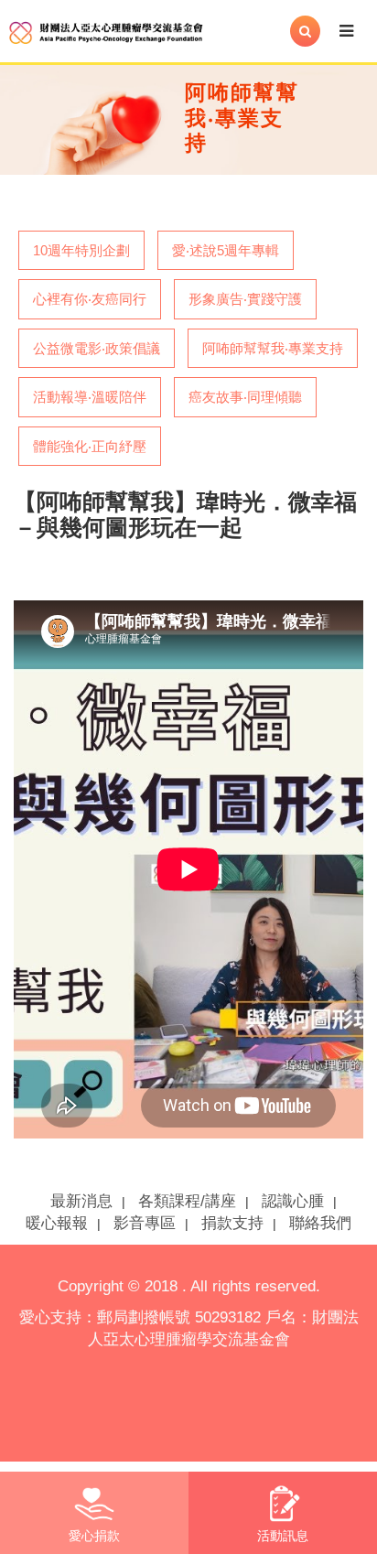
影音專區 (144, 1223)
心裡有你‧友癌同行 (89, 299)
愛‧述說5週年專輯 (225, 250)
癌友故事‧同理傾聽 (245, 397)
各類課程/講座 (187, 1201)
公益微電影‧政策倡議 (96, 348)
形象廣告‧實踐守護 (245, 299)
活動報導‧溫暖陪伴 (89, 397)
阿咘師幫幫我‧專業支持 (272, 348)
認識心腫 (293, 1201)
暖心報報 (57, 1223)
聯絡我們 (320, 1223)
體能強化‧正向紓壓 (89, 446)
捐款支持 (232, 1223)
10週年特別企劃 (81, 250)
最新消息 (81, 1201)
